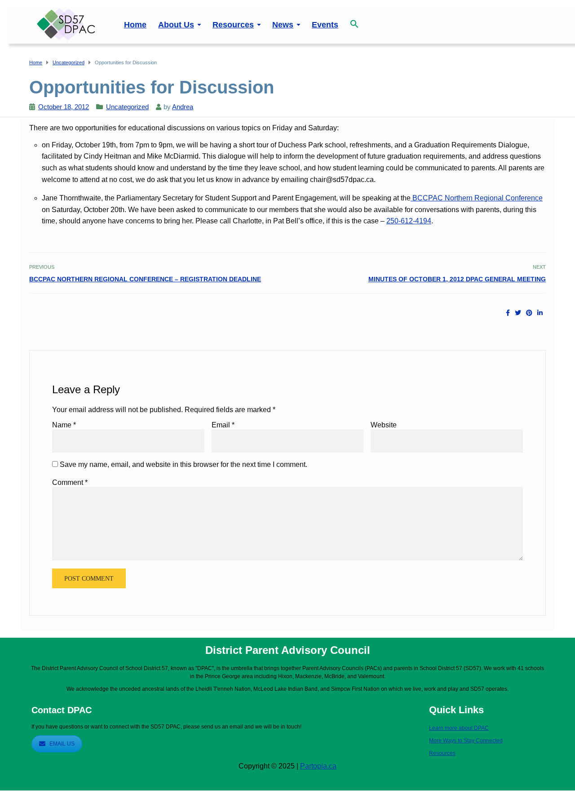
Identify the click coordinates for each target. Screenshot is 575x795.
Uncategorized (127, 107)
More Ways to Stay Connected (466, 740)
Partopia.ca (318, 766)
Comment (70, 482)
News (282, 24)
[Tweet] (518, 312)
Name (64, 425)
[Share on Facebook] (508, 312)
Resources (233, 24)
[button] (354, 19)
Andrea (182, 107)
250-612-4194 (408, 221)
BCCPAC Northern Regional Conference (477, 198)
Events (325, 24)
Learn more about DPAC (459, 728)
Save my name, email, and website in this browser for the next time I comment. (183, 464)
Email (223, 425)
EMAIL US (62, 744)
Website (384, 425)
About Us (176, 24)
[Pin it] (529, 312)
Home (135, 24)
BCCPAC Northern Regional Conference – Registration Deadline (145, 279)
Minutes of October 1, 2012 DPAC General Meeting (457, 279)
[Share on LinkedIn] (540, 312)
